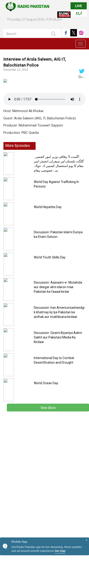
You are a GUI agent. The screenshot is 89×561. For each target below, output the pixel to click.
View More (48, 407)
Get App (60, 551)
